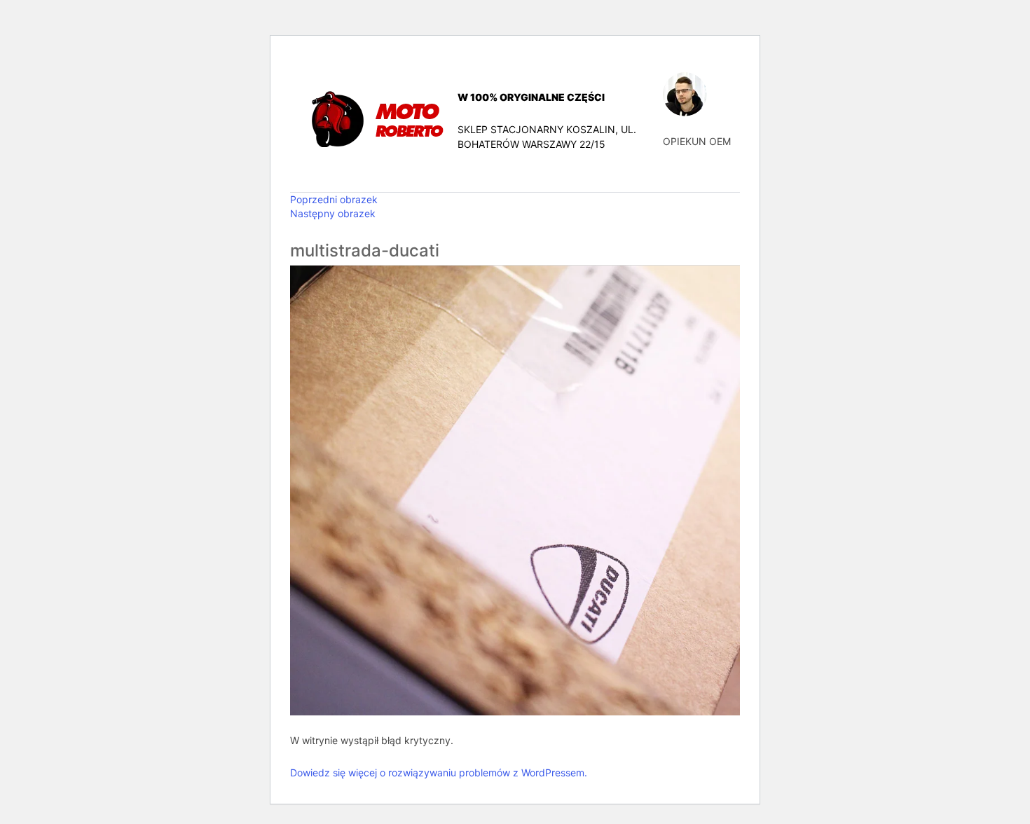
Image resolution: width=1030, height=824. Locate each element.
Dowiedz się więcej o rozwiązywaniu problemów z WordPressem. (438, 772)
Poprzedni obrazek (334, 199)
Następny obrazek (333, 213)
